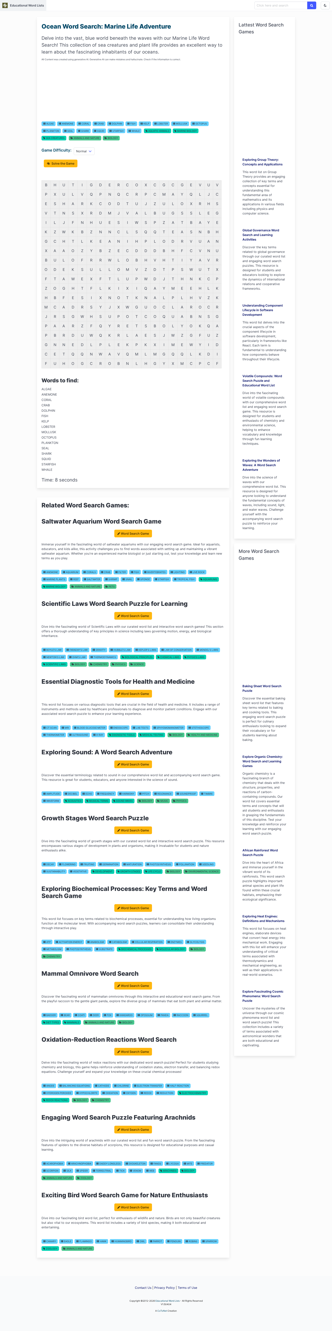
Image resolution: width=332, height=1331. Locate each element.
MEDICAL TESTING (152, 734)
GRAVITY (100, 649)
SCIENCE (139, 664)
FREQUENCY (107, 793)
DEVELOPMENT (104, 871)
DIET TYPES (52, 1022)
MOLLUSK (181, 123)
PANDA (164, 1015)
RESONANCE (164, 793)
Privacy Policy (164, 1288)
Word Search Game (135, 533)
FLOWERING (69, 864)
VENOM (137, 1170)
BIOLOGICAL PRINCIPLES (139, 657)
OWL (142, 1241)
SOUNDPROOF (188, 793)
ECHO (88, 793)
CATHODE (103, 1085)
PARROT (157, 1241)
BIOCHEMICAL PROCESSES (136, 949)
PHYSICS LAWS (195, 657)
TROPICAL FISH (185, 579)
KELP (146, 123)
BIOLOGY (113, 138)
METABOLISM (53, 949)
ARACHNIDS (170, 1170)
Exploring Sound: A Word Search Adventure (107, 752)
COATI (81, 1015)
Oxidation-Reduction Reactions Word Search (109, 1039)
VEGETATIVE (80, 871)
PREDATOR (206, 1163)
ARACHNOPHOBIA (81, 1163)
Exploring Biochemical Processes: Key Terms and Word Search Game (124, 892)
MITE (189, 1163)
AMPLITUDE (53, 793)
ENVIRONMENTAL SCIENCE (203, 871)
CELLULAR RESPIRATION (149, 942)
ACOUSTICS (74, 800)
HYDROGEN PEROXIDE (58, 1093)
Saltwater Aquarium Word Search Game (101, 521)
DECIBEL (72, 793)
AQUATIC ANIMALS (158, 130)
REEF (76, 579)
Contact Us (143, 1288)
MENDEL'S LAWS (209, 649)
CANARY (51, 1241)
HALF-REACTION (179, 1085)
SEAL (70, 130)
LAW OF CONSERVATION (178, 649)
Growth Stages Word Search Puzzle (95, 818)
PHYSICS (120, 664)
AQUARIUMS (210, 579)
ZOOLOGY (86, 1178)
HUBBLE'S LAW (122, 649)
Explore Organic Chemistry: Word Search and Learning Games (262, 761)
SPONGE (145, 579)
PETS (112, 586)
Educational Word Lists (27, 5)
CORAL (85, 123)
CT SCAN (51, 727)
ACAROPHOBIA (54, 1163)
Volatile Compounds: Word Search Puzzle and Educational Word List (262, 380)
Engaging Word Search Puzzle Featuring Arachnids (118, 1117)
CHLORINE (123, 1085)
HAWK (103, 1241)
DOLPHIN (117, 123)
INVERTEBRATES (156, 572)
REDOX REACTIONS (57, 1100)
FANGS (157, 1163)
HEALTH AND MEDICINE (204, 734)
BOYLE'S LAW (53, 649)
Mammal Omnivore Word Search (90, 973)
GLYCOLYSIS (197, 942)
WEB (151, 1170)
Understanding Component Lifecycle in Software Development (262, 310)
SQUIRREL (202, 1015)
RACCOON (182, 1015)
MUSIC (164, 800)
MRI (67, 727)
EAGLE (67, 1241)
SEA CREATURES (55, 138)
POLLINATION (186, 864)
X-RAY (99, 734)
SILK (68, 1170)
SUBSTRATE (106, 949)
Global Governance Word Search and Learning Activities (260, 234)
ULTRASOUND (80, 734)
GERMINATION (110, 864)
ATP (48, 942)
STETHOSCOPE (200, 727)
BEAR (67, 1015)
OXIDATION (111, 1093)
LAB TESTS (142, 727)
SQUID (100, 130)
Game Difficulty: (56, 150)
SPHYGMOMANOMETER (170, 727)
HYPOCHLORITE (88, 1093)
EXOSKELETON (137, 1163)
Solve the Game (62, 163)
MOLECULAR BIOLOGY (172, 949)
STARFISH (118, 130)
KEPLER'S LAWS (147, 649)
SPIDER (84, 1170)
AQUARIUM (72, 572)
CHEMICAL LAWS (169, 657)
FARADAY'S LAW (79, 649)
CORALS (91, 572)
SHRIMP (112, 579)
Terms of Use (187, 1288)
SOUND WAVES (124, 800)
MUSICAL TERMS (98, 800)
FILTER (122, 572)
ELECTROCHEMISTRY (194, 1093)
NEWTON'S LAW (55, 657)
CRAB (100, 123)
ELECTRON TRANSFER (149, 1085)
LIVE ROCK (199, 572)
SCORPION (52, 1170)
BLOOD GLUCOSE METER (91, 727)
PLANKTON (52, 130)
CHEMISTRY (100, 664)
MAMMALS (73, 1022)
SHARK (85, 130)
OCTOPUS (201, 123)
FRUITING (89, 864)
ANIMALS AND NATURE (87, 138)
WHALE (136, 130)
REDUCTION (166, 1093)
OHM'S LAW (78, 657)
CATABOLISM (119, 942)
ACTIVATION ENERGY (70, 942)
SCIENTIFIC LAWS (56, 664)
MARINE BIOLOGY (187, 130)
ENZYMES (176, 942)
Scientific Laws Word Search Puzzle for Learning (115, 603)
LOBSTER (162, 123)
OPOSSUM (147, 1015)
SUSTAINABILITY (55, 871)
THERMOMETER (55, 734)
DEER (96, 1015)
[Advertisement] (133, 91)
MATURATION (134, 864)
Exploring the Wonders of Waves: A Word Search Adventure (261, 465)
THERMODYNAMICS (105, 657)
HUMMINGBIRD (123, 1241)
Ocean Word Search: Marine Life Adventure (106, 26)
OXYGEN (131, 1093)
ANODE (50, 1085)
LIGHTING (179, 572)
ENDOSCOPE (120, 727)
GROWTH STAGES (130, 871)
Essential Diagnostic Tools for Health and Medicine (118, 681)
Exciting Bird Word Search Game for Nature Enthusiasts (125, 1195)
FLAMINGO (85, 1241)
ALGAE (50, 123)
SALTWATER (93, 579)
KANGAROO (126, 1015)
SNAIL (128, 579)
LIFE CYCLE (154, 871)
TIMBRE (208, 793)
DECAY (50, 864)
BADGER (51, 1015)
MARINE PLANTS (55, 579)
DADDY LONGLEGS (110, 1163)
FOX (109, 1015)
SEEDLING (208, 864)
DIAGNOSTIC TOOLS (123, 734)
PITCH (145, 793)
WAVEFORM (52, 800)
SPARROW (211, 1241)
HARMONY (128, 793)
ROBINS (193, 1241)
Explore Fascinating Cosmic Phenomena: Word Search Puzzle (262, 996)
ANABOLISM (97, 942)
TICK (122, 1170)
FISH (132, 123)
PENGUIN (175, 1241)
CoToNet (162, 1310)
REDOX (148, 1093)
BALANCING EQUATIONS (76, 1085)
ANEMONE (67, 123)
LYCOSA (174, 1163)
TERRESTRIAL (103, 1170)
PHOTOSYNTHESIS (160, 864)
